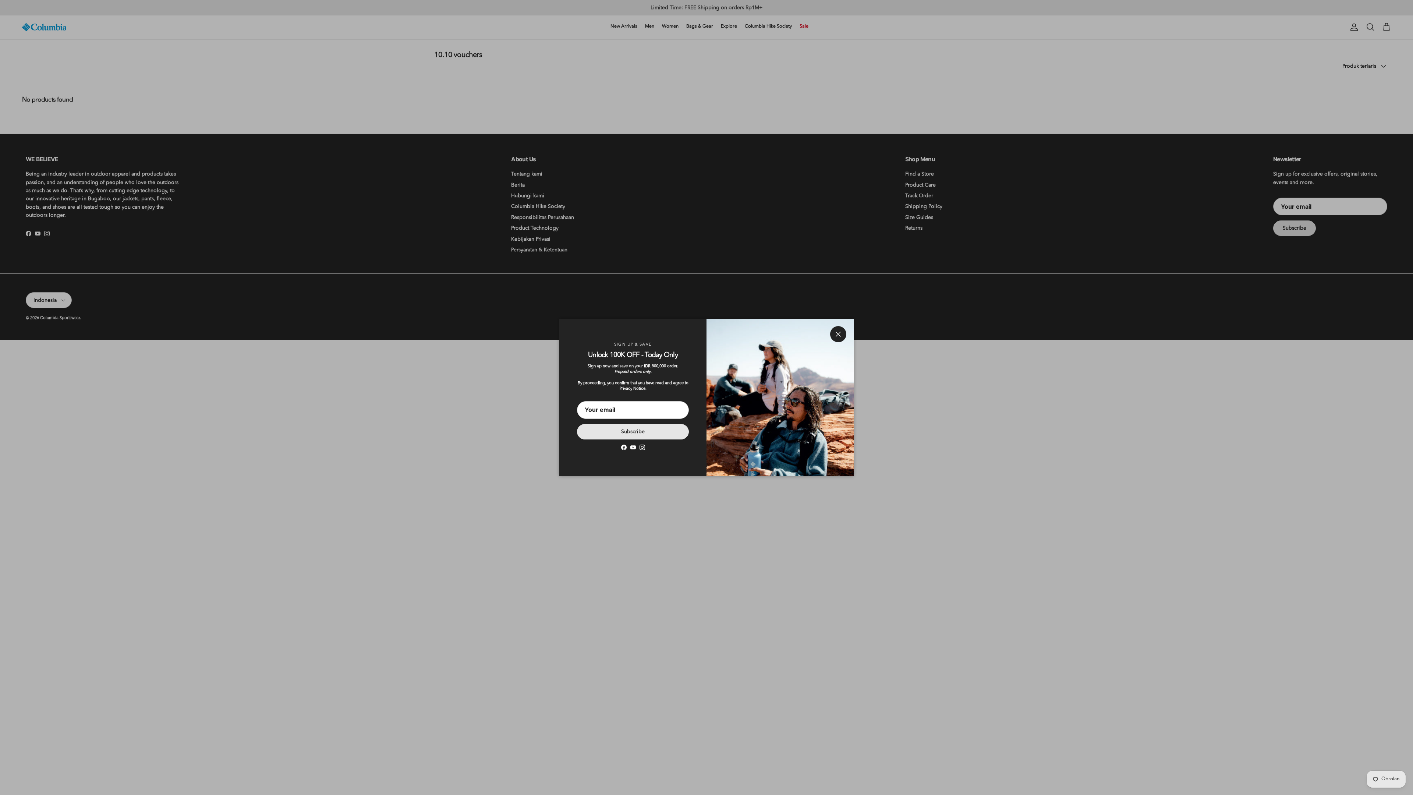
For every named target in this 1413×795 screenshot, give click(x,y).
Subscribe (633, 431)
